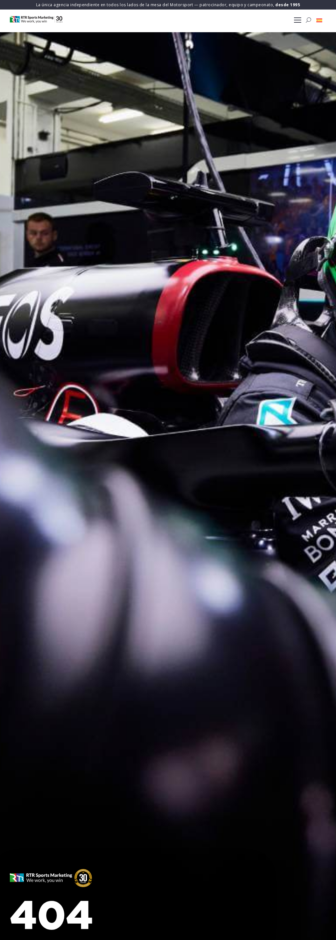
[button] (319, 20)
